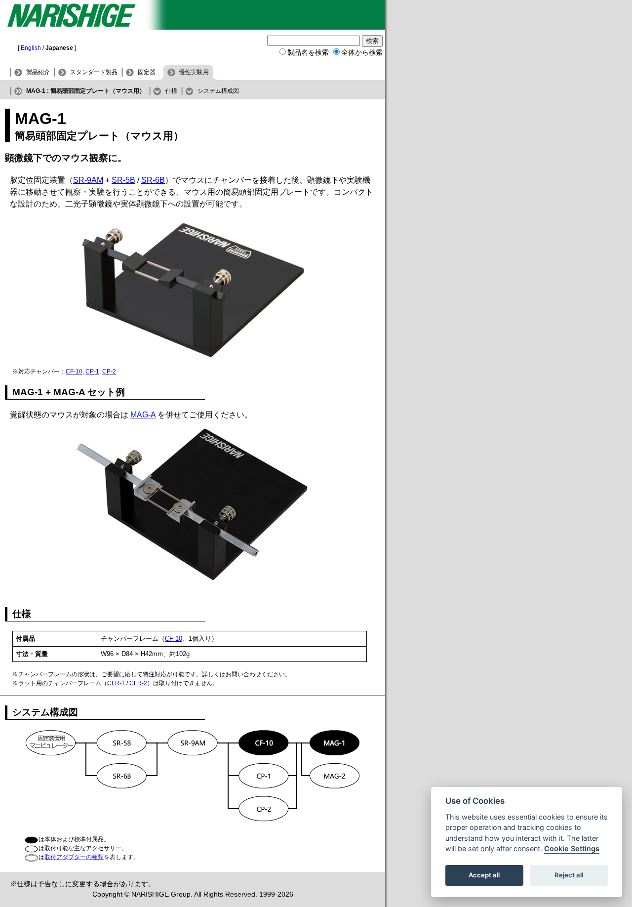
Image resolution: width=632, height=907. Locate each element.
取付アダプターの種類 (74, 857)
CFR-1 (116, 683)
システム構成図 (218, 90)
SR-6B (153, 180)
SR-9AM (88, 180)
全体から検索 (362, 52)
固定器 (147, 72)
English (31, 47)
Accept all (484, 875)
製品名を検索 (308, 52)
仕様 (171, 90)
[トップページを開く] (192, 27)
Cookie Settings (571, 849)
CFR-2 (138, 683)
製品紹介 (38, 72)
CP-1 (92, 371)
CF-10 (74, 371)
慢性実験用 (194, 72)
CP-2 (109, 371)
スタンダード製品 (94, 72)
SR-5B (123, 180)
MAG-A (143, 415)
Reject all (568, 875)
